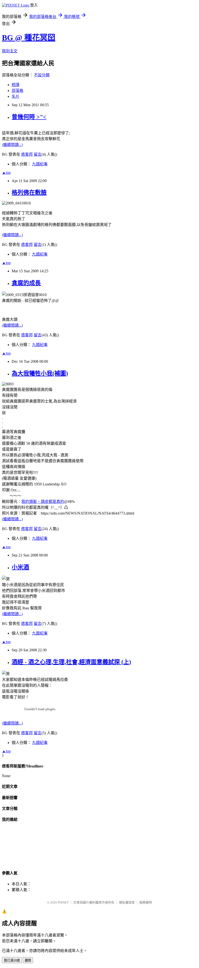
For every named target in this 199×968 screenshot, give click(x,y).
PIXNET (63, 902)
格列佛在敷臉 (29, 192)
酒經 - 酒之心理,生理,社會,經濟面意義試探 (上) (71, 662)
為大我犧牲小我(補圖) (40, 373)
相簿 (15, 85)
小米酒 (20, 567)
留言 (37, 154)
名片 (15, 96)
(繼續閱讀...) (12, 145)
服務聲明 (145, 902)
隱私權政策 (127, 902)
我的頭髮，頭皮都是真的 (42, 502)
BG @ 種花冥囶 (28, 37)
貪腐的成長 (26, 283)
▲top (6, 172)
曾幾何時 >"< (29, 117)
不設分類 (42, 75)
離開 (28, 960)
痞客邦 (27, 154)
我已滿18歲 (12, 960)
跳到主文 (9, 51)
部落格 (17, 91)
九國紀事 (40, 164)
